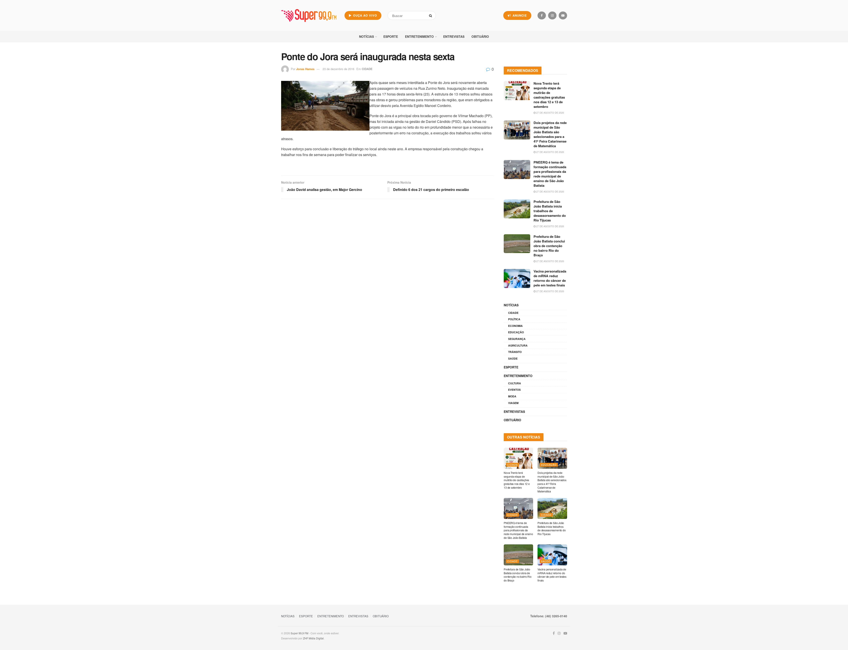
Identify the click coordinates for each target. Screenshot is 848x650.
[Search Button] (431, 15)
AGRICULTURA (518, 345)
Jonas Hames (305, 69)
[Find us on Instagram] (552, 15)
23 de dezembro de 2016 (338, 69)
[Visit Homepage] (308, 15)
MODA (512, 396)
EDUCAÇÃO (516, 332)
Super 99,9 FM (299, 633)
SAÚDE (513, 358)
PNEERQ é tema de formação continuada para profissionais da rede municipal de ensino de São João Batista (550, 174)
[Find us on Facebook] (542, 15)
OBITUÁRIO (480, 36)
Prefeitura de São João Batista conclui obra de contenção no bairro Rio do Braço (549, 245)
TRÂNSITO (515, 352)
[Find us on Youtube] (563, 15)
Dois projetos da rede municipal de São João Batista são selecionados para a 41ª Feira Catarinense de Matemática (550, 134)
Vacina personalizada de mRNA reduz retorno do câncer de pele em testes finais (550, 278)
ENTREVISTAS (453, 36)
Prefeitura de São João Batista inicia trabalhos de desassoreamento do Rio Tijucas (550, 211)
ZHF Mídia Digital (313, 638)
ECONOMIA (515, 326)
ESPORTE (390, 36)
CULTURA (514, 383)
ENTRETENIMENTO (419, 36)
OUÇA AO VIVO (364, 15)
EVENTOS (514, 390)
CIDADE (367, 69)
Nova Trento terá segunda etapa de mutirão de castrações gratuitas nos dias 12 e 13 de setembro (549, 95)
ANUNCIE (519, 15)
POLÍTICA (514, 319)
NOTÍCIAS (366, 36)
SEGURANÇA (517, 339)
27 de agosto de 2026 (550, 112)
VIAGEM (513, 403)
